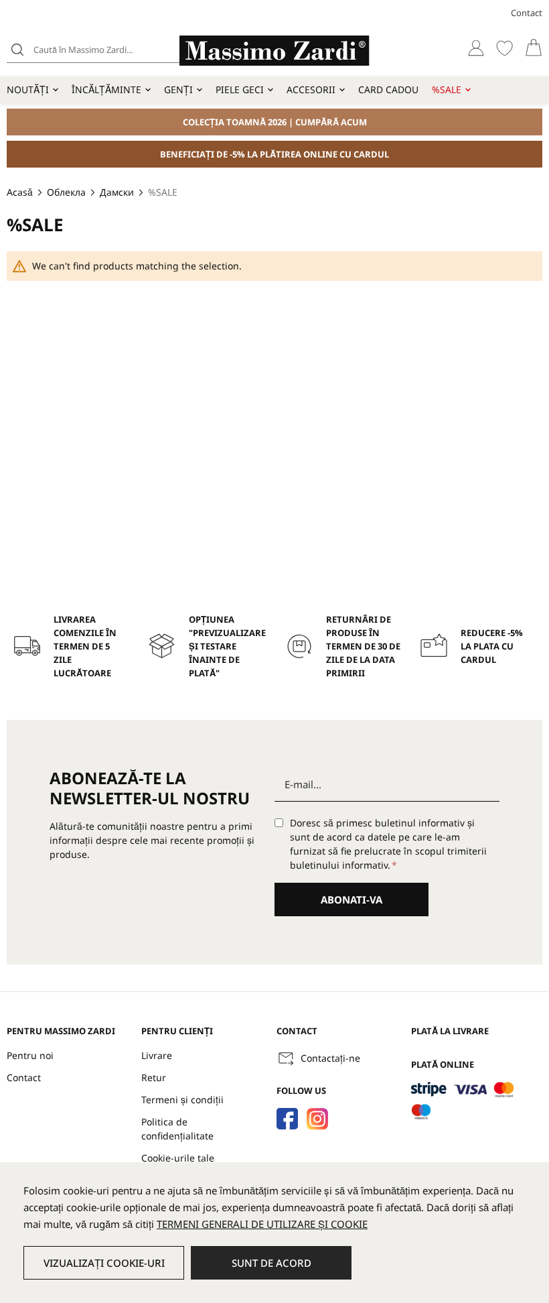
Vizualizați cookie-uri (104, 1262)
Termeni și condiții (182, 1099)
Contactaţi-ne (330, 1058)
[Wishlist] (504, 48)
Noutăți (28, 89)
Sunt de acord (271, 1262)
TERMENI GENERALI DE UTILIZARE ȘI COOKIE (262, 1224)
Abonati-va (351, 899)
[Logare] (476, 48)
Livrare (156, 1055)
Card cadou (388, 89)
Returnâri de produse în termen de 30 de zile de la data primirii (363, 646)
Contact (526, 13)
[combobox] (110, 49)
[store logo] (274, 51)
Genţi (178, 89)
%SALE (446, 89)
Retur (153, 1077)
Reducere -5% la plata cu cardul (492, 646)
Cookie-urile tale (177, 1158)
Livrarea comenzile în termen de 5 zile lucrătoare (85, 646)
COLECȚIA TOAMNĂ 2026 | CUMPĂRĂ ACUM (275, 122)
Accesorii (311, 89)
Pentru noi (30, 1055)
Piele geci (240, 89)
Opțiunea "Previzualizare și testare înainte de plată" (227, 646)
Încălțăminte (106, 89)
